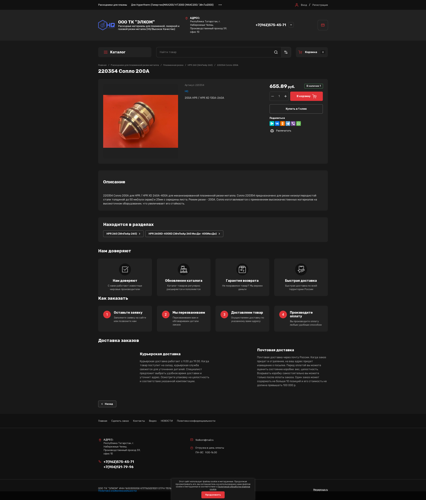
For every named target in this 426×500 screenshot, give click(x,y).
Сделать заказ (120, 420)
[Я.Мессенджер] (272, 123)
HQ (186, 91)
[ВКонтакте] (277, 123)
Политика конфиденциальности (196, 420)
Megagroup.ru (320, 489)
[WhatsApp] (298, 123)
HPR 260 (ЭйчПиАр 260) (200, 65)
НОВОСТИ (167, 420)
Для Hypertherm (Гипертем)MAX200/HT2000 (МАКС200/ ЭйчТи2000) (172, 4)
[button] (300, 4)
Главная (102, 65)
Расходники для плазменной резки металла (135, 65)
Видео (153, 420)
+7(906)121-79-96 (118, 467)
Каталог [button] (117, 52)
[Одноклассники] (282, 123)
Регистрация (320, 4)
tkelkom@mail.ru (204, 439)
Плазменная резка (173, 65)
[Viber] (293, 123)
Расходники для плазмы (112, 4)
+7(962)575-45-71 (271, 25)
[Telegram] (288, 123)
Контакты (139, 420)
